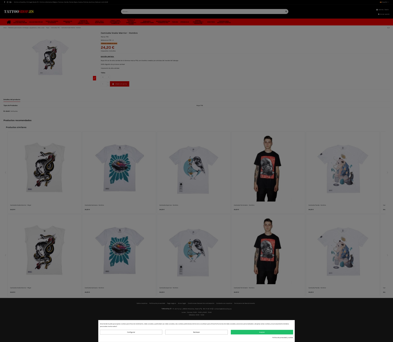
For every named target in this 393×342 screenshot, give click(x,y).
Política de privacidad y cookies (282, 337)
